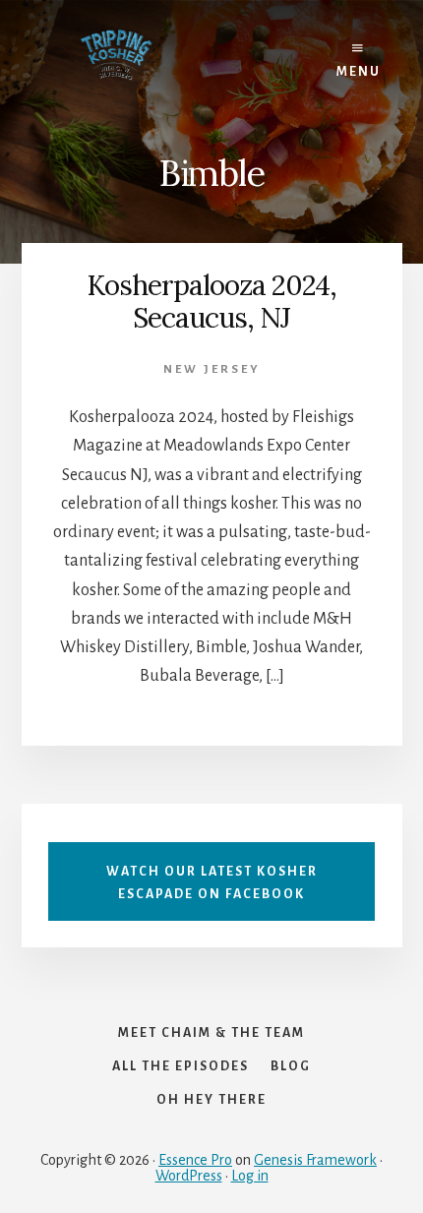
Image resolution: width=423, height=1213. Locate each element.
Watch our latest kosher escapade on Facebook (212, 883)
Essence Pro (195, 1160)
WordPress (188, 1175)
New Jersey (212, 369)
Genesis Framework (315, 1160)
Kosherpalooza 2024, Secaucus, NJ (211, 302)
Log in (250, 1175)
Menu (358, 72)
